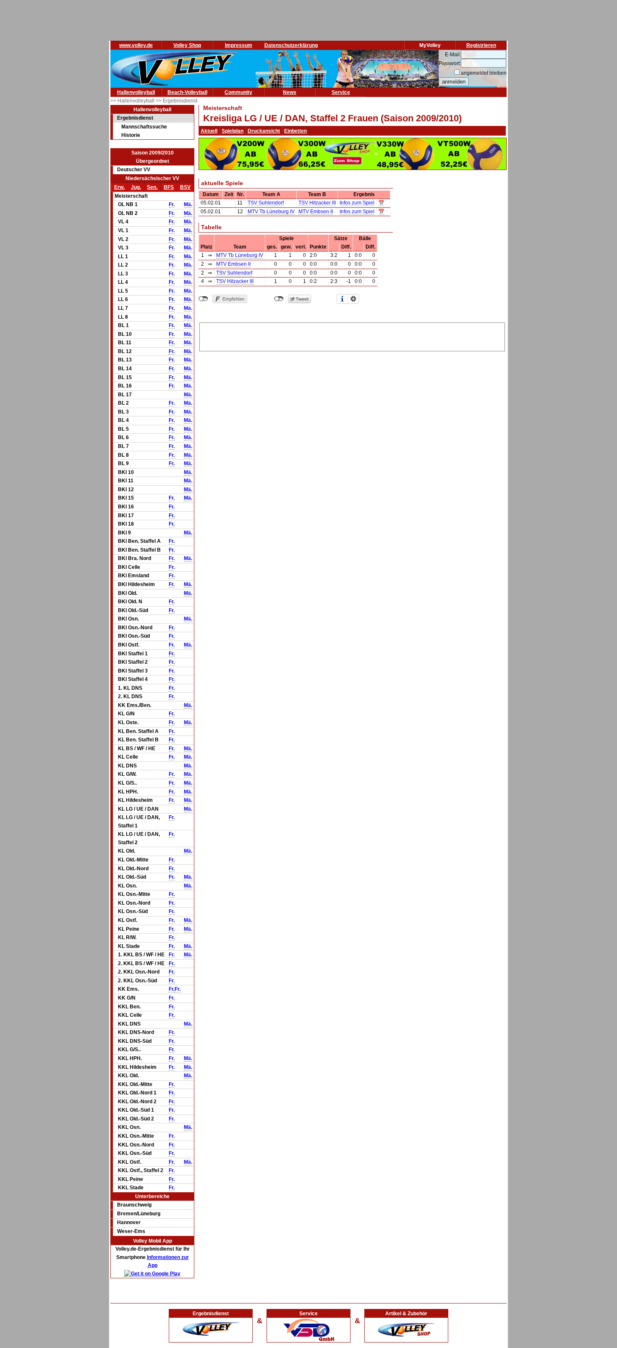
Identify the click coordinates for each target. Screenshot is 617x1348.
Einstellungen (353, 299)
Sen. (152, 187)
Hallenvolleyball (136, 92)
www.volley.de (136, 45)
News (289, 92)
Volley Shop (187, 45)
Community (238, 92)
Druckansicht (264, 131)
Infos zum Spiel (357, 203)
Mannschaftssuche (144, 127)
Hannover (129, 1222)
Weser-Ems (131, 1231)
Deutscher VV (133, 170)
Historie (130, 135)
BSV (185, 187)
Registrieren (481, 45)
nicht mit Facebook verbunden (203, 298)
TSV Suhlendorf (266, 203)
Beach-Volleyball (187, 92)
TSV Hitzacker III (317, 203)
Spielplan (232, 131)
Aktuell (209, 131)
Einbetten (295, 131)
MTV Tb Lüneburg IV (271, 212)
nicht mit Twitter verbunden (279, 298)
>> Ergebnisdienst (176, 101)
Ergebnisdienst (135, 118)
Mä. (188, 204)
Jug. (136, 187)
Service (341, 92)
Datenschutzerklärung (291, 45)
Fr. (172, 204)
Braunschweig (134, 1205)
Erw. (119, 187)
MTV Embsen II (315, 212)
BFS (169, 187)
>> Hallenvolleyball (133, 101)
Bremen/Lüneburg (138, 1214)
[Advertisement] (352, 335)
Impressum (238, 45)
